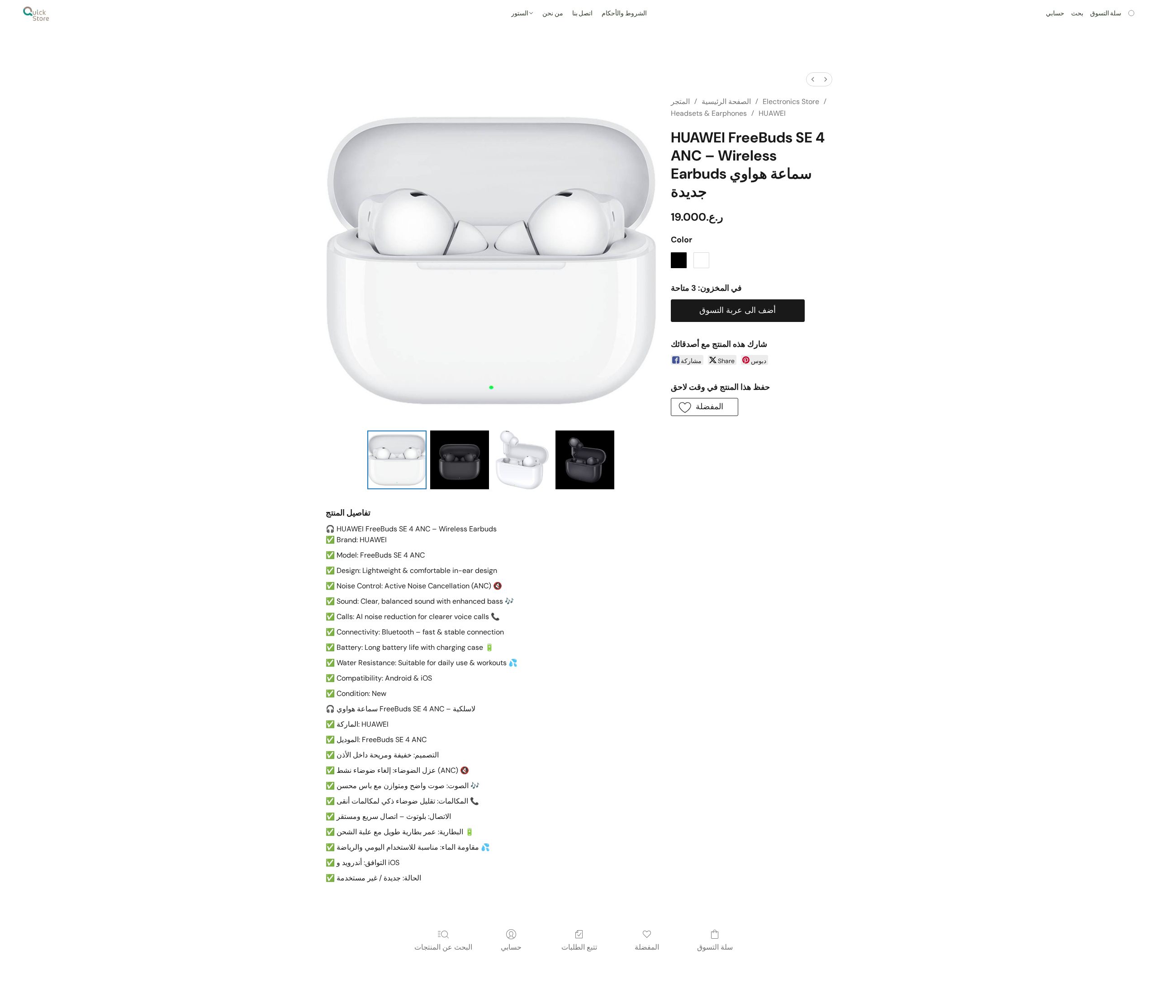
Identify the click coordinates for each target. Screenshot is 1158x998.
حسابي (511, 947)
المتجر (680, 101)
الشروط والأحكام (624, 13)
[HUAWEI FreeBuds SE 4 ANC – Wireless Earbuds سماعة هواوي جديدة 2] (522, 459)
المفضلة (647, 947)
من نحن (552, 13)
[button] (36, 14)
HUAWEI (772, 113)
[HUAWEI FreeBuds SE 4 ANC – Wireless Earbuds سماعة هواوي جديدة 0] (396, 459)
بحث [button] (1077, 13)
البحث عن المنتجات (443, 947)
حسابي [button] (1055, 13)
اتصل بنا (582, 13)
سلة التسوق (715, 947)
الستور (520, 13)
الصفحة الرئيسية (726, 101)
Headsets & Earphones (709, 113)
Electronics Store (791, 101)
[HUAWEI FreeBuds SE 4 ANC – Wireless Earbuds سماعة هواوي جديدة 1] (459, 459)
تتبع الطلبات (579, 947)
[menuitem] (813, 79)
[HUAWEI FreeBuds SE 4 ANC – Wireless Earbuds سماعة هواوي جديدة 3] (584, 459)
